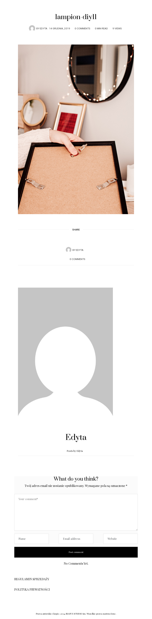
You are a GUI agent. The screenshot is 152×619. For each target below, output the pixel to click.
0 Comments (82, 28)
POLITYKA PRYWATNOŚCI (32, 589)
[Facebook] (65, 239)
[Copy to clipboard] (86, 239)
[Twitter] (72, 239)
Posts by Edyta (75, 450)
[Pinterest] (79, 239)
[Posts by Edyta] (32, 28)
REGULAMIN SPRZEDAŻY (31, 579)
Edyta (43, 28)
